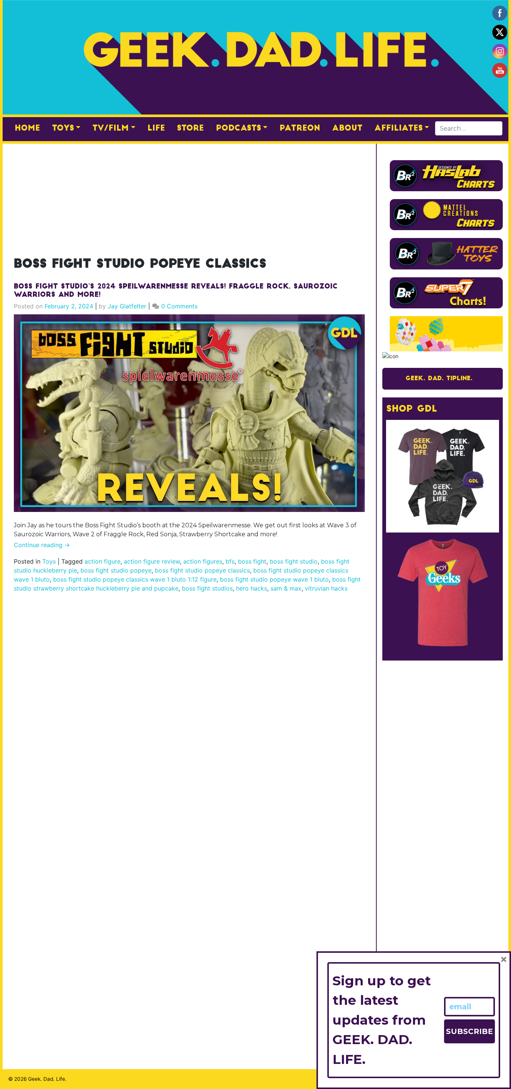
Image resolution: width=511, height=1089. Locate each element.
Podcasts (238, 128)
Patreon (299, 128)
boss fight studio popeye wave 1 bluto (274, 579)
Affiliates (398, 128)
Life (156, 128)
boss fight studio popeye (116, 570)
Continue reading (42, 545)
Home (27, 128)
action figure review (152, 561)
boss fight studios (207, 588)
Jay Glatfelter (127, 306)
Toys (63, 128)
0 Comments (179, 306)
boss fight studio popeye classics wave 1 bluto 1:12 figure (135, 579)
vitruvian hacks (326, 588)
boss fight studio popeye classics (202, 570)
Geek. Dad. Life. (47, 1079)
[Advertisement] (189, 196)
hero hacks (251, 588)
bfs (230, 561)
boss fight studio (294, 561)
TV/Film (110, 128)
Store (190, 128)
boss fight (252, 561)
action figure (102, 561)
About (347, 128)
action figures (202, 561)
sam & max (286, 588)
